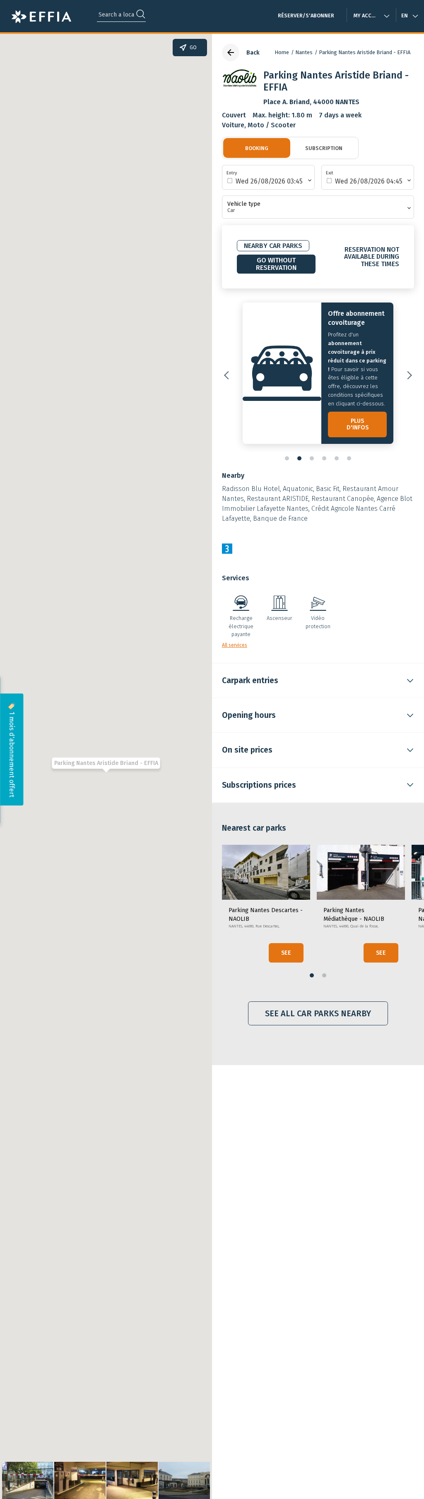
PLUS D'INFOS (358, 424)
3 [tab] (312, 458)
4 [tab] (324, 458)
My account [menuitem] (369, 15)
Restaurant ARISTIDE (277, 499)
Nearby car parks (273, 246)
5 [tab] (336, 458)
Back (253, 52)
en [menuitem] (404, 15)
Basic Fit (328, 489)
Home (282, 52)
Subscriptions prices (259, 785)
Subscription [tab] (323, 148)
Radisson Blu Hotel (251, 489)
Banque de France (280, 518)
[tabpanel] (318, 375)
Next (408, 375)
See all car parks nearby (318, 1013)
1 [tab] (287, 458)
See (286, 952)
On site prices (247, 750)
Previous (228, 375)
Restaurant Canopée (342, 499)
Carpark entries (250, 680)
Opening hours (249, 715)
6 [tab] (349, 458)
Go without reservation (276, 264)
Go (193, 47)
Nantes (304, 52)
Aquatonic (298, 489)
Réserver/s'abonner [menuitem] (306, 15)
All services (234, 645)
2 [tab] (299, 458)
